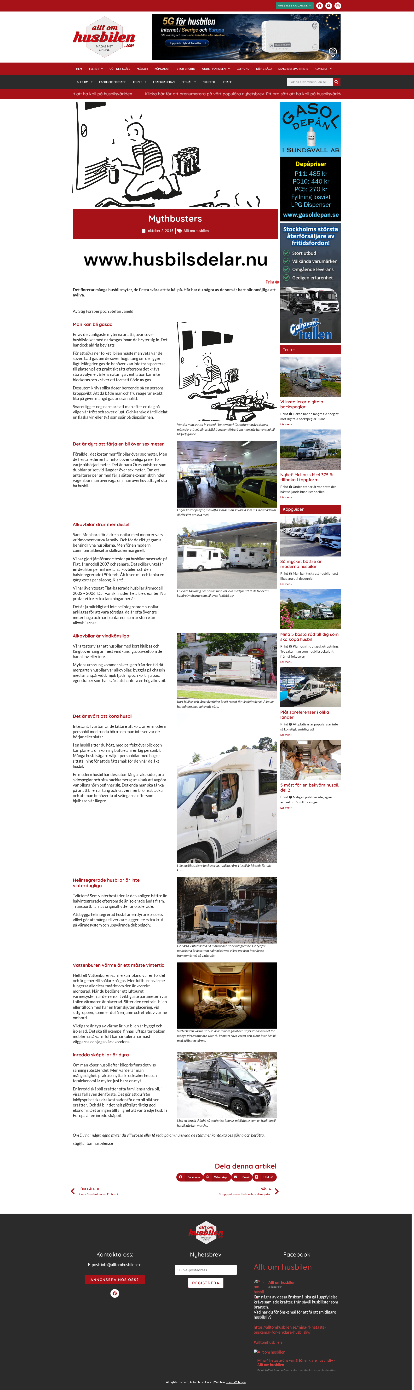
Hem (79, 68)
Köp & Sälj (264, 68)
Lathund (243, 68)
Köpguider (162, 68)
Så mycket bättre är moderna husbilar (301, 564)
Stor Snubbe (186, 68)
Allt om (82, 82)
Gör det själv (119, 68)
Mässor (142, 68)
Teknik (137, 82)
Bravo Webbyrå (236, 1382)
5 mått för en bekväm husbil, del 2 (309, 787)
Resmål (187, 82)
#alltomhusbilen (268, 1342)
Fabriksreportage (112, 82)
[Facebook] (319, 5)
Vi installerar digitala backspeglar (301, 404)
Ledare (227, 82)
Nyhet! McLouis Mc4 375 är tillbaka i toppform (307, 477)
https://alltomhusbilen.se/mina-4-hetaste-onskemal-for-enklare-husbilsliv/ (290, 1330)
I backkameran (164, 82)
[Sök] (336, 82)
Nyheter (209, 82)
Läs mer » (286, 424)
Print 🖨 (272, 281)
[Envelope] (337, 5)
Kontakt (321, 68)
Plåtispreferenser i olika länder (304, 714)
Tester (93, 68)
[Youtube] (328, 5)
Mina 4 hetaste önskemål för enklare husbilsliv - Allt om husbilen (296, 1362)
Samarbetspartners (293, 68)
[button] (189, 1177)
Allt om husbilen (196, 230)
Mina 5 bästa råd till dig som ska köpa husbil (309, 636)
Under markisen (214, 68)
